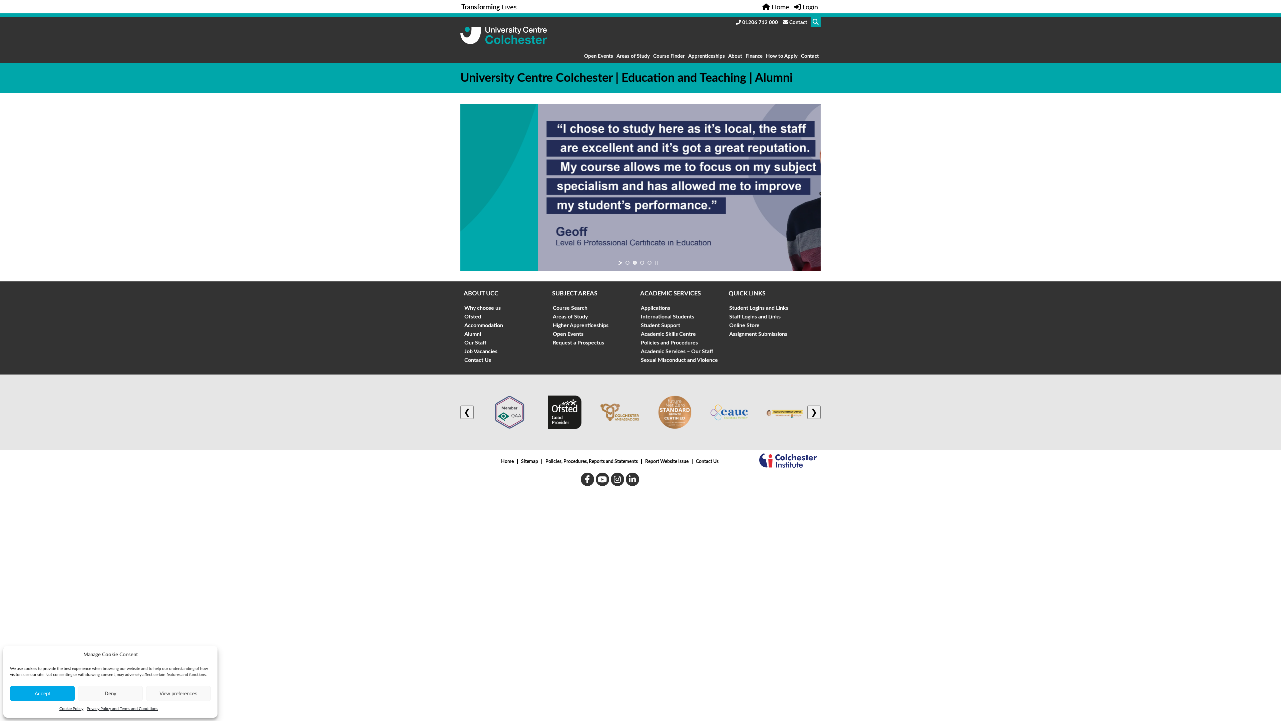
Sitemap (529, 461)
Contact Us (477, 360)
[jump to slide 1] (627, 263)
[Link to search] (816, 22)
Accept (42, 693)
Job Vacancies (480, 351)
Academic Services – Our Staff (677, 351)
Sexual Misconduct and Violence (679, 360)
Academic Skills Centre (668, 334)
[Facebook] (587, 479)
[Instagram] (617, 479)
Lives (489, 7)
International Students (667, 316)
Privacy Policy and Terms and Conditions (122, 709)
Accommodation (483, 325)
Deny (110, 693)
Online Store (744, 325)
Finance (754, 56)
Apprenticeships (706, 56)
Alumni (472, 334)
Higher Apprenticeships (580, 325)
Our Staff (475, 342)
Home (507, 461)
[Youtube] (602, 479)
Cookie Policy (71, 709)
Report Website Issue (667, 461)
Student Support (660, 325)
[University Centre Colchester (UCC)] (503, 42)
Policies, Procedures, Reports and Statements (591, 461)
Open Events (598, 56)
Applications (655, 308)
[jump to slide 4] (650, 263)
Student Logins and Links (758, 308)
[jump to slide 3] (642, 263)
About (735, 56)
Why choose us (482, 308)
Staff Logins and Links (755, 316)
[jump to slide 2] (635, 263)
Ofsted (472, 316)
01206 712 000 (759, 22)
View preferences (178, 693)
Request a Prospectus (578, 342)
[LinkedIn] (632, 479)
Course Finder (669, 56)
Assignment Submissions (758, 334)
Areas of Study (633, 56)
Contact (797, 22)
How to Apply (782, 56)
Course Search (570, 308)
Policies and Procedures (669, 342)
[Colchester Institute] (788, 461)
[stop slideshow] (656, 263)
